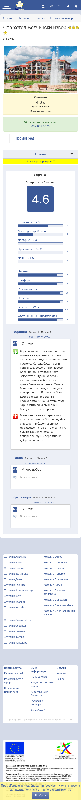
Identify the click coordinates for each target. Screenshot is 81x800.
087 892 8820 (40, 126)
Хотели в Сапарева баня (58, 605)
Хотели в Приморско (56, 579)
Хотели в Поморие (55, 573)
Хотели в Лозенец (15, 601)
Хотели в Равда (53, 584)
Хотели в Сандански (56, 599)
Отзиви (40, 154)
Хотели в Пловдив (54, 568)
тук (69, 789)
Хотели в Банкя (13, 562)
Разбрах (40, 795)
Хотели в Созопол (15, 625)
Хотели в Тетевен (14, 631)
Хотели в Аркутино (15, 556)
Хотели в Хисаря (14, 637)
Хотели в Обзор (53, 556)
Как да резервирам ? (40, 161)
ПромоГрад (24, 138)
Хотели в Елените (15, 584)
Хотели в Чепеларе (15, 642)
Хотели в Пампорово (56, 562)
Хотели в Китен (13, 596)
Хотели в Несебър (15, 607)
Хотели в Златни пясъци (18, 590)
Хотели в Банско (14, 568)
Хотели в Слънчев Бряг (18, 620)
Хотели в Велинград (16, 573)
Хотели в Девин (13, 579)
